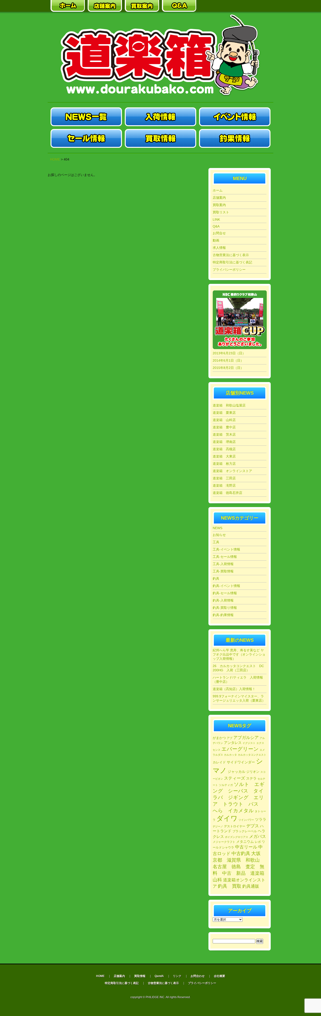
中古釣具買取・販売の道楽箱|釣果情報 (234, 138)
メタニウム (245, 842)
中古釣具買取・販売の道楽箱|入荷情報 (160, 116)
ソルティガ (226, 785)
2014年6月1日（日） (228, 360)
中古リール (246, 846)
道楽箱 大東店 (224, 456)
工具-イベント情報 (226, 549)
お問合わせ (198, 976)
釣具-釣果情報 (223, 615)
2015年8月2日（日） (228, 368)
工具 (216, 542)
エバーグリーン (240, 749)
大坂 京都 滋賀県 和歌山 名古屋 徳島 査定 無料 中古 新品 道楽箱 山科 (241, 866)
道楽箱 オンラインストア (232, 471)
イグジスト (249, 743)
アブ (229, 738)
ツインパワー (246, 819)
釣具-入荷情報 (223, 600)
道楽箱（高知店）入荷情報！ (234, 689)
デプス (252, 826)
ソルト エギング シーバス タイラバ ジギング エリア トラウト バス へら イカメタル (239, 797)
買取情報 (139, 976)
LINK (216, 219)
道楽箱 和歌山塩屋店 (229, 405)
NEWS (217, 528)
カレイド (219, 762)
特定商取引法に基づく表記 (232, 262)
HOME (55, 159)
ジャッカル (236, 772)
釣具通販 (250, 886)
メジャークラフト (224, 841)
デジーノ (218, 826)
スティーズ (234, 778)
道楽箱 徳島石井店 (227, 493)
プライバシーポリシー (229, 269)
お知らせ (219, 535)
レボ (258, 842)
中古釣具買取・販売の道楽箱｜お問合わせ (253, 6)
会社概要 (219, 976)
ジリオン (252, 772)
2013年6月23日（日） (229, 353)
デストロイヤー (234, 826)
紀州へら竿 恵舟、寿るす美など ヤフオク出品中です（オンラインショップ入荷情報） (239, 654)
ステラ (251, 778)
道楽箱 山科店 (224, 420)
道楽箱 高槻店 (224, 449)
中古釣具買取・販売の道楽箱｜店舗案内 (105, 6)
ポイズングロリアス (236, 837)
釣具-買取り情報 (225, 608)
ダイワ (227, 818)
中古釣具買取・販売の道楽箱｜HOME (68, 6)
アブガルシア (246, 737)
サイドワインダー (241, 762)
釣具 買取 (229, 886)
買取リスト (221, 212)
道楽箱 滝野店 (224, 485)
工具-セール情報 (225, 557)
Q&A (216, 226)
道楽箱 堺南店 (224, 442)
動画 (216, 240)
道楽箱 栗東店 (224, 412)
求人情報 (219, 248)
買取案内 (219, 205)
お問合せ (219, 233)
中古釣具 (240, 853)
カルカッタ (230, 754)
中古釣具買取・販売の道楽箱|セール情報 (86, 138)
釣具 (216, 578)
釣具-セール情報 (225, 593)
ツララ (260, 819)
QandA (159, 976)
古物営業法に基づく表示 (231, 255)
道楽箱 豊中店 (224, 427)
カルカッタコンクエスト (252, 754)
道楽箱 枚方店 (224, 463)
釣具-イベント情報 (226, 586)
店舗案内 (219, 197)
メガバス (257, 836)
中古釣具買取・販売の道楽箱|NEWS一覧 (86, 116)
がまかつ (219, 738)
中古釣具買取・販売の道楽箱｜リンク (216, 6)
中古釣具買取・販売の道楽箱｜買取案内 (142, 6)
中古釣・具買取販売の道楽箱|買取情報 (160, 138)
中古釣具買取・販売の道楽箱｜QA (179, 6)
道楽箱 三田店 (224, 478)
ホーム (218, 190)
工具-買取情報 (223, 571)
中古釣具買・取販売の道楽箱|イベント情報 (234, 116)
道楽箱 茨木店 (224, 434)
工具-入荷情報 (223, 564)
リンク (177, 976)
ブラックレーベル (244, 831)
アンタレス (233, 743)
